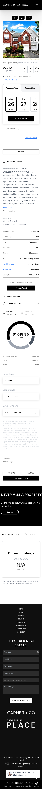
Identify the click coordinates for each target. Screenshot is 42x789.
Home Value (21, 625)
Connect (21, 632)
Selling (21, 619)
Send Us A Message (21, 700)
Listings (21, 612)
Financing (21, 622)
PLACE (21, 760)
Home (21, 609)
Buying (21, 616)
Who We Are (21, 629)
